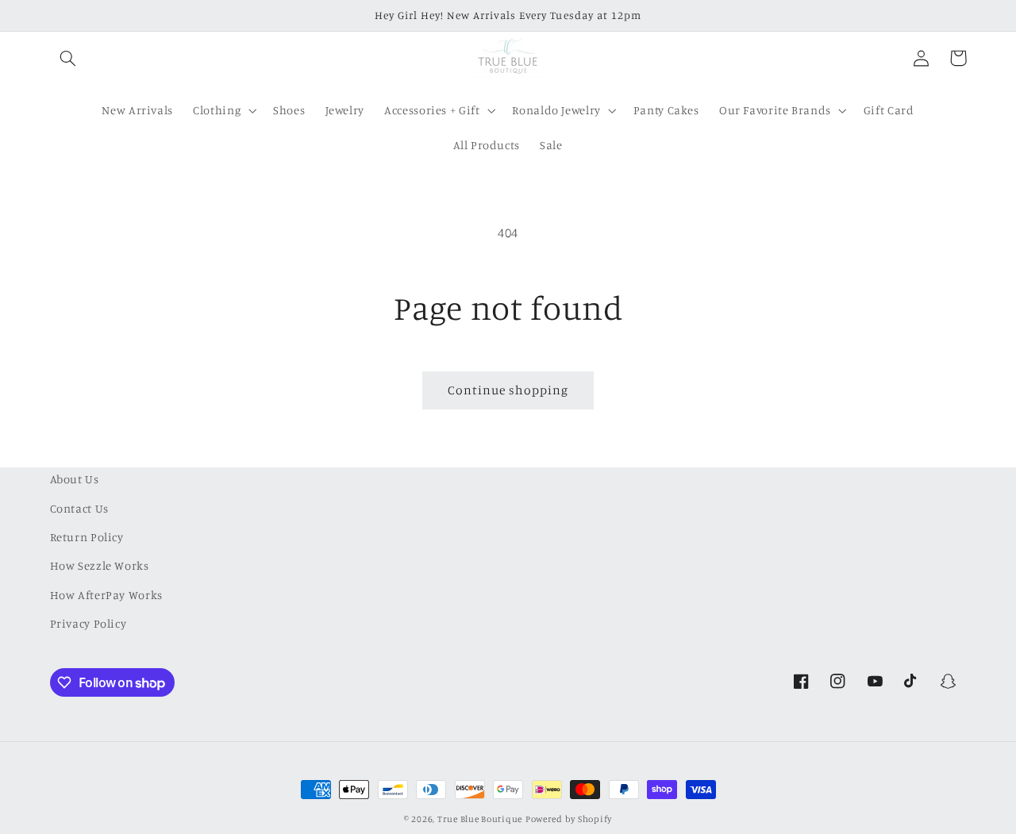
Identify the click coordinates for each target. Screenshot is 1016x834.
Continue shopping (508, 390)
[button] (68, 58)
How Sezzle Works (99, 565)
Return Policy (87, 537)
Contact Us (79, 508)
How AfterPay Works (106, 594)
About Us (74, 479)
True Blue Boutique (479, 818)
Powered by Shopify (568, 818)
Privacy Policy (88, 623)
